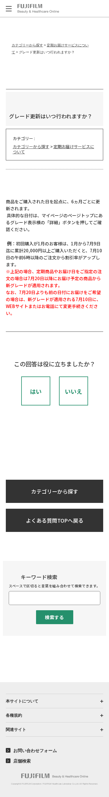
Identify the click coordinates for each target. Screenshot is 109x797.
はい (36, 391)
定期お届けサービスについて (53, 149)
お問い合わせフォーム (35, 750)
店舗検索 (22, 761)
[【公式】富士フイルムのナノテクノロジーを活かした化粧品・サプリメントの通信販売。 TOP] (38, 8)
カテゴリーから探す (27, 45)
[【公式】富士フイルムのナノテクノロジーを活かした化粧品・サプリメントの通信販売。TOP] (54, 776)
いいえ (73, 391)
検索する (54, 617)
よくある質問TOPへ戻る (54, 520)
